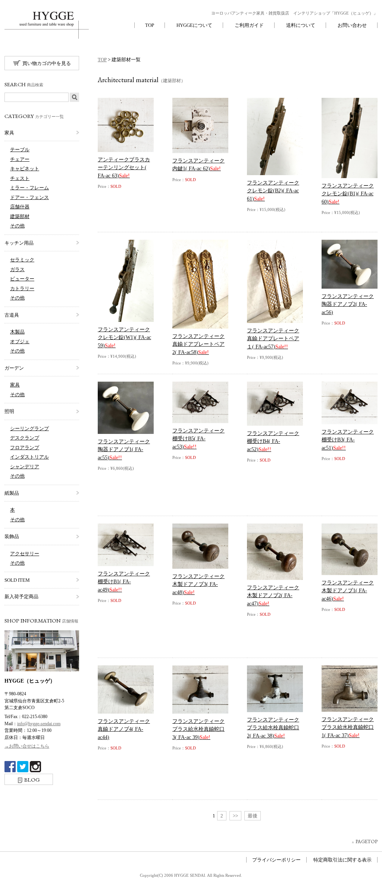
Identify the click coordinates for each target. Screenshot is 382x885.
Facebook (10, 766)
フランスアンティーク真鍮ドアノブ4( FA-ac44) (124, 729)
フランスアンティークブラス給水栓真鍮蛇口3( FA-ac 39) (198, 729)
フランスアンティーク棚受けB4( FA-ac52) (273, 441)
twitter (22, 766)
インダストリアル (29, 457)
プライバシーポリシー (276, 860)
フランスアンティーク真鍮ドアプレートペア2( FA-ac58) (198, 344)
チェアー (19, 159)
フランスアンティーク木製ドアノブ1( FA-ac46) (348, 591)
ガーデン (14, 368)
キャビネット (24, 168)
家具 (9, 133)
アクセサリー (24, 553)
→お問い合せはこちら (26, 746)
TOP (149, 25)
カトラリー (22, 288)
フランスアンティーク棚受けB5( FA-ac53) (198, 439)
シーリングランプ (29, 428)
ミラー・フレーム (29, 187)
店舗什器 (19, 206)
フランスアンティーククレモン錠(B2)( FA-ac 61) (273, 191)
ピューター (22, 279)
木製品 (17, 332)
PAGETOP (367, 841)
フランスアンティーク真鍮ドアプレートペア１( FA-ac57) (273, 338)
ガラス (17, 269)
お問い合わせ (352, 25)
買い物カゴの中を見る (46, 63)
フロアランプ (24, 447)
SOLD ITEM (17, 580)
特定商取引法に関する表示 (342, 860)
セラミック (22, 260)
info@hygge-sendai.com (38, 723)
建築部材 (19, 216)
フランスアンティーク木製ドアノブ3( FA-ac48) (198, 584)
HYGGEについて (194, 25)
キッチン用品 (19, 243)
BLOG (32, 779)
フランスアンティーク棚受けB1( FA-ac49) (124, 582)
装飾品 (11, 536)
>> (235, 816)
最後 (252, 816)
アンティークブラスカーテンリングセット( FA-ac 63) (124, 167)
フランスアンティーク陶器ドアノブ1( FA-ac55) (124, 449)
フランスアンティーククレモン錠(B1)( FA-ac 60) (348, 194)
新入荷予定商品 (21, 596)
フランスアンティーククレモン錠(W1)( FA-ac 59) (124, 337)
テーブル (19, 149)
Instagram (35, 766)
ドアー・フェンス (29, 197)
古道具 (11, 315)
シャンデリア (24, 466)
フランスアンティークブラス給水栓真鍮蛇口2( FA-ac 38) (273, 728)
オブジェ (19, 341)
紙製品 (11, 493)
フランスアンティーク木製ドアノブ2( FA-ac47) (273, 595)
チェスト (19, 178)
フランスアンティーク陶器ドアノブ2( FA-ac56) (348, 304)
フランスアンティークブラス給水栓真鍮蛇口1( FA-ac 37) (348, 727)
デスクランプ (24, 438)
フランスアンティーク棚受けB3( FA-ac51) (348, 440)
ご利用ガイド (249, 25)
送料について (300, 25)
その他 (17, 226)
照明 (9, 411)
